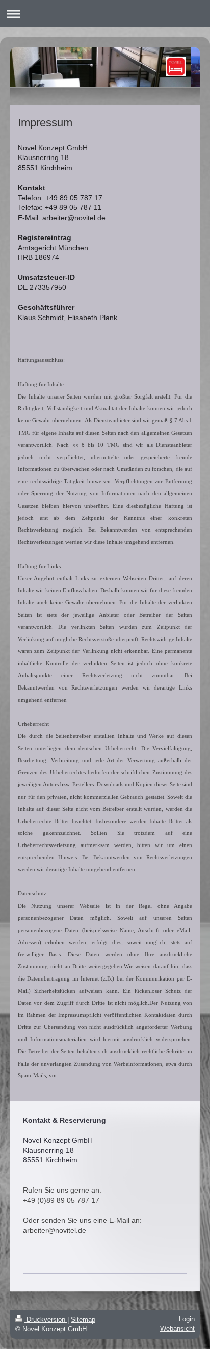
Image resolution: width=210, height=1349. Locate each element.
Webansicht (177, 1328)
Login (187, 1319)
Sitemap (83, 1320)
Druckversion (45, 1320)
